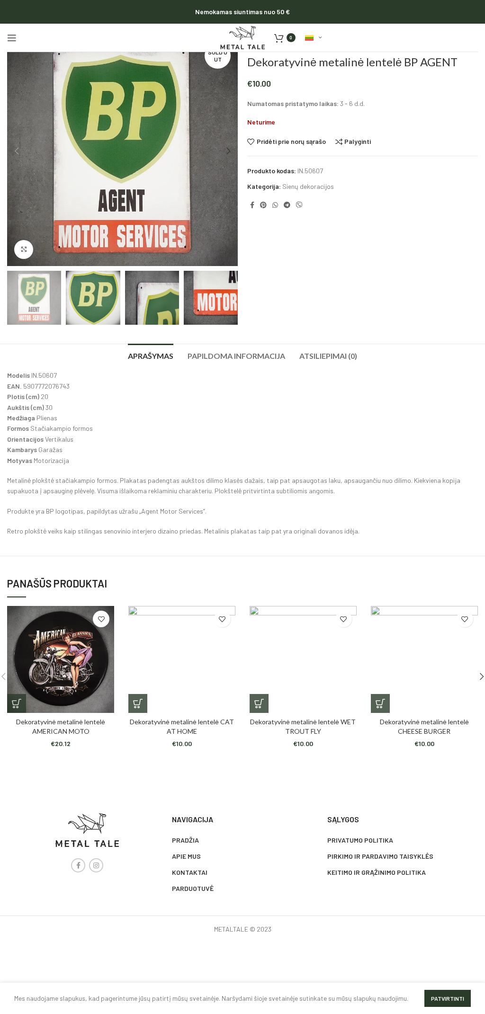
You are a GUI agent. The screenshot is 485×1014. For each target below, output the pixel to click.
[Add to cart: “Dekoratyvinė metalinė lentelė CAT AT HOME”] (137, 703)
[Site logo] (242, 37)
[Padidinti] (23, 249)
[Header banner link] (242, 12)
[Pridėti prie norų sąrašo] (101, 619)
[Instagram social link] (96, 865)
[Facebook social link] (252, 205)
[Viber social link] (299, 205)
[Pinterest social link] (263, 205)
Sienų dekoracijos (308, 186)
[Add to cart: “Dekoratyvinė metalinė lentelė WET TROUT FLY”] (259, 703)
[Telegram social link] (287, 205)
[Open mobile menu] (11, 37)
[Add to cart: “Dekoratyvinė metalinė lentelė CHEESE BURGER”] (380, 703)
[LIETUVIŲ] (313, 37)
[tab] (150, 354)
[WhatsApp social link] (275, 205)
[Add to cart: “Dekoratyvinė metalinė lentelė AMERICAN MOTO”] (16, 703)
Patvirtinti (447, 998)
